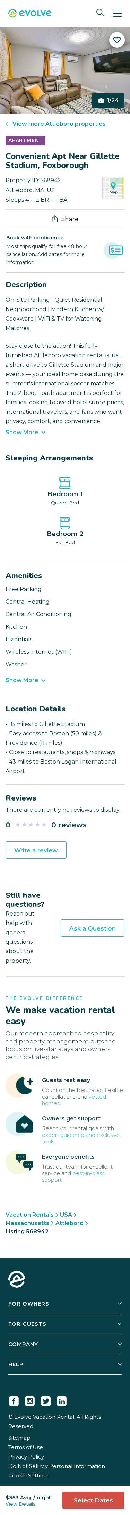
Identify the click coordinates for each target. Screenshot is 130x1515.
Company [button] (23, 1344)
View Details (21, 1504)
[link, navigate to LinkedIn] (61, 1399)
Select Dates (93, 1500)
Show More (22, 432)
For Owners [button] (28, 1303)
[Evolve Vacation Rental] (30, 14)
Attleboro (69, 1223)
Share (69, 218)
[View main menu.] (117, 13)
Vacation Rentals (30, 1214)
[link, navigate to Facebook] (13, 1399)
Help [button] (16, 1364)
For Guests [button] (27, 1324)
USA (66, 1214)
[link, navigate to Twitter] (45, 1399)
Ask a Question (92, 928)
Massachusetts (27, 1223)
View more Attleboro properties (59, 124)
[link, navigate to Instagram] (29, 1399)
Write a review (36, 850)
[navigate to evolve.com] (16, 1280)
